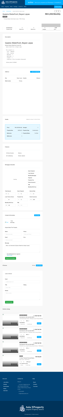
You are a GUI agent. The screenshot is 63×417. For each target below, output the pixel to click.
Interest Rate (32, 191)
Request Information (10, 258)
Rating (25, 284)
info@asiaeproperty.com (23, 393)
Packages (15, 6)
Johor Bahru (5, 382)
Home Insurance (33, 196)
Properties (7, 6)
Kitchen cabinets (21, 155)
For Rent (5, 16)
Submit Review (9, 302)
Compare (35, 384)
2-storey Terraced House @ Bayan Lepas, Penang (30, 358)
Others (25, 6)
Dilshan (22, 365)
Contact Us (20, 6)
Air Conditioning (9, 155)
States (11, 6)
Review (6, 290)
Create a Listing (58, 6)
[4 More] (51, 24)
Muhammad (23, 324)
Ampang (5, 384)
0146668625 (57, 2)
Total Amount (8, 191)
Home (2, 6)
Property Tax (20, 196)
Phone (25, 231)
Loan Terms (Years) (9, 196)
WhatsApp (12, 222)
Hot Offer (25, 315)
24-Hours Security (10, 153)
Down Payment (20, 191)
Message (7, 243)
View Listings (37, 215)
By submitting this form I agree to (13, 254)
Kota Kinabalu (6, 386)
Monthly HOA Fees (9, 202)
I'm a (25, 237)
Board (34, 382)
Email (6, 237)
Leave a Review (39, 265)
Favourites (35, 386)
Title (6, 284)
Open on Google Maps (35, 71)
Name (6, 231)
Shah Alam (5, 390)
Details (39, 323)
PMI (18, 202)
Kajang (4, 388)
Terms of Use (9, 255)
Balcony (19, 153)
